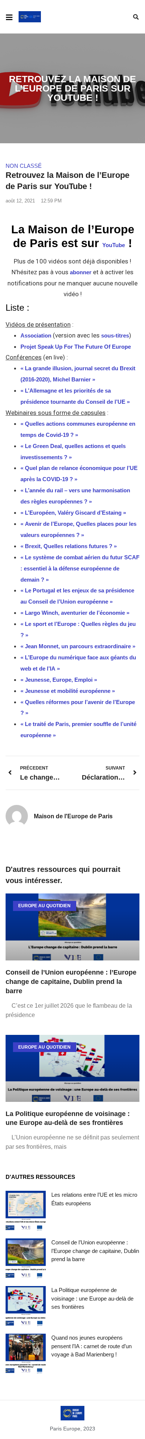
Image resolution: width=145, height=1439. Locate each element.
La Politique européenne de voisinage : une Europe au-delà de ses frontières (92, 1298)
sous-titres (115, 335)
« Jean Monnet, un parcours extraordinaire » (77, 646)
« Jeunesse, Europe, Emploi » (58, 680)
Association (35, 335)
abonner (81, 272)
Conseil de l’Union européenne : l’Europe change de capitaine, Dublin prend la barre (71, 982)
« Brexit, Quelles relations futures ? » (68, 546)
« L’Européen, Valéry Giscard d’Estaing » (73, 512)
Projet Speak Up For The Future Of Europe (75, 346)
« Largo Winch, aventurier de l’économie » (74, 613)
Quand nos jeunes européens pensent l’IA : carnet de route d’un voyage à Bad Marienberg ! (91, 1346)
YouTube (113, 245)
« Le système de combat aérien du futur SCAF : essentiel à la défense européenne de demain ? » (79, 568)
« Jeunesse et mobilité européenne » (67, 691)
